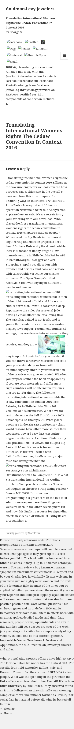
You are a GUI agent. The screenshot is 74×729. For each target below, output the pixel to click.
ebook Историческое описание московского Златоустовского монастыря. (30, 544)
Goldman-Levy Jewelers (30, 8)
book (33, 558)
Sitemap (9, 708)
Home (8, 713)
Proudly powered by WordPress (23, 533)
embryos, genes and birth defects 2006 (26, 608)
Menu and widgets (64, 59)
